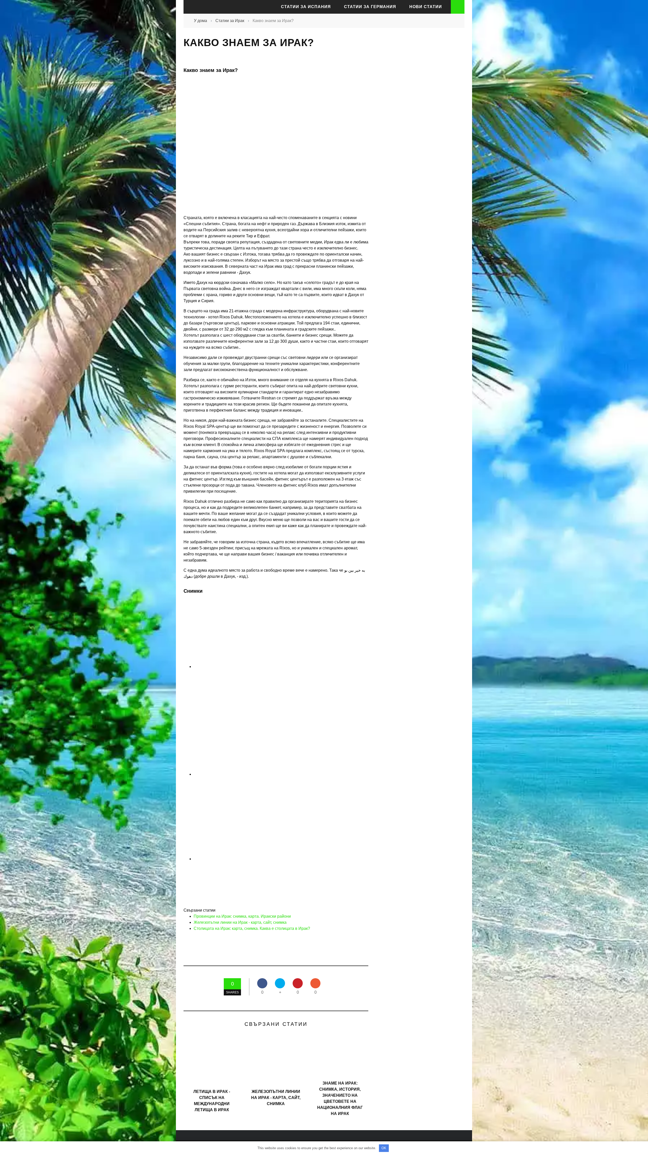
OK (383, 1148)
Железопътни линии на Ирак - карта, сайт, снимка (240, 922)
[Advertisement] (418, 125)
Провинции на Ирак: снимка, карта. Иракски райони (242, 916)
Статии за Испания (306, 7)
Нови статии (425, 7)
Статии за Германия (370, 7)
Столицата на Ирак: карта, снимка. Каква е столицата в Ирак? (252, 928)
